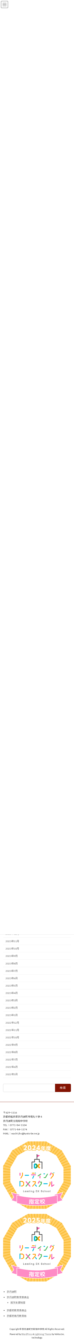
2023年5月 (12, 985)
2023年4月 (12, 993)
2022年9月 (12, 1044)
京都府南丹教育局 (17, 1315)
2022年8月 (12, 1052)
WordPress (26, 1334)
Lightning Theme (43, 1334)
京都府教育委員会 (17, 1310)
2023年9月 (12, 955)
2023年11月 (12, 941)
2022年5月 (12, 1074)
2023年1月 (12, 1015)
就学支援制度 (17, 1302)
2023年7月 (12, 970)
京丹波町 (12, 1291)
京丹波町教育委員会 (18, 1297)
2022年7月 (12, 1059)
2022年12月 (12, 1022)
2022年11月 (12, 1029)
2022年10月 (12, 1037)
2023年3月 (12, 1000)
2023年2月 (12, 1007)
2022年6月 (12, 1066)
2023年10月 (12, 948)
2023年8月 (12, 963)
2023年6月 (12, 978)
